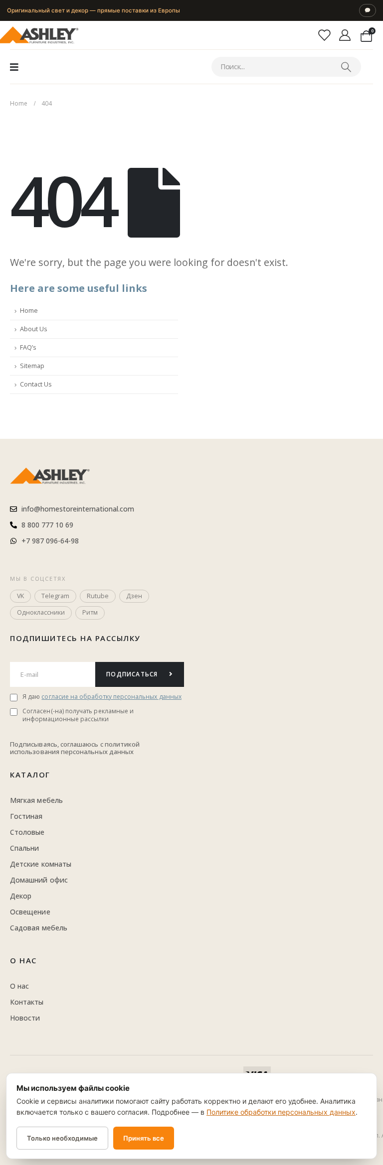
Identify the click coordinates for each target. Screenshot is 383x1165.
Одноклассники (41, 612)
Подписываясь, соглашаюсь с (57, 744)
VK (20, 596)
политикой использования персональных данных (75, 748)
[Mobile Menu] (14, 67)
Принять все (143, 1138)
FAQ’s (28, 347)
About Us (33, 329)
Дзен (134, 596)
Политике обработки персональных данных (281, 1112)
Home (29, 310)
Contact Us (36, 384)
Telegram (55, 596)
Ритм (90, 612)
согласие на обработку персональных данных (111, 696)
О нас (23, 960)
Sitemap (32, 366)
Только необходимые (62, 1138)
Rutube (98, 596)
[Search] (346, 67)
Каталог (30, 774)
